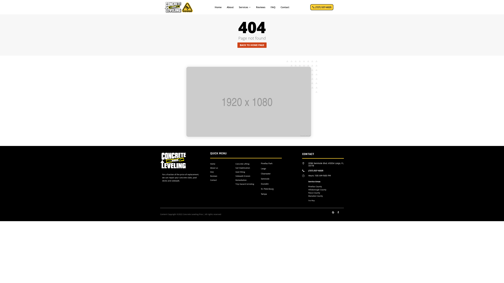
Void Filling (240, 172)
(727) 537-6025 (323, 7)
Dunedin (265, 184)
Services (243, 7)
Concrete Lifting (242, 164)
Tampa (264, 194)
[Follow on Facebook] (338, 212)
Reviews (260, 7)
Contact (285, 7)
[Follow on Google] (333, 212)
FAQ (273, 7)
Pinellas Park (266, 163)
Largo (263, 168)
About (230, 7)
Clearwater (266, 173)
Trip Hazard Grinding (244, 184)
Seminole (265, 178)
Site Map (311, 200)
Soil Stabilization (242, 168)
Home (218, 7)
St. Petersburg (267, 188)
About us (214, 168)
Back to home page (252, 45)
